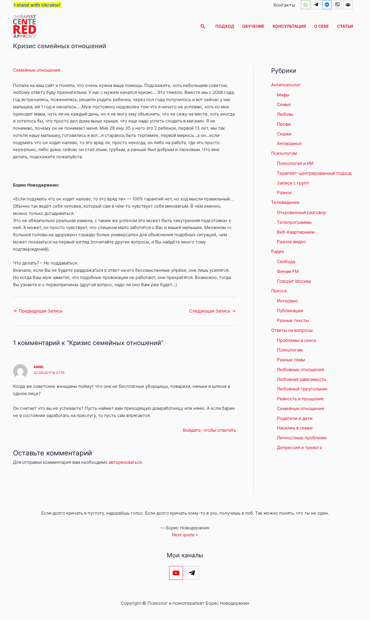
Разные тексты (293, 320)
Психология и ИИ (295, 163)
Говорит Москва (294, 281)
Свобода (286, 261)
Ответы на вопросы (291, 330)
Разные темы (291, 359)
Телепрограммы (294, 222)
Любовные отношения (300, 369)
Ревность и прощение (300, 398)
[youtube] (177, 573)
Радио (277, 251)
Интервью (287, 301)
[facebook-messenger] (327, 4)
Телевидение (285, 202)
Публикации (290, 310)
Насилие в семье (295, 428)
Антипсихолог (286, 84)
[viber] (338, 4)
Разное (284, 192)
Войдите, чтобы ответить (209, 430)
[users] (348, 4)
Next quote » (185, 534)
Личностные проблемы (302, 437)
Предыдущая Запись (38, 311)
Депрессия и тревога (299, 447)
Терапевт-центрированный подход (314, 173)
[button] (203, 26)
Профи (284, 124)
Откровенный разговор (301, 212)
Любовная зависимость (301, 379)
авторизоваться (125, 462)
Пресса (278, 290)
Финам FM (288, 271)
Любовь (285, 114)
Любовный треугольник (302, 389)
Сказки (284, 134)
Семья (284, 104)
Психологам (284, 153)
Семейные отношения (36, 70)
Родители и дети (294, 418)
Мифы (283, 95)
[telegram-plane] (317, 4)
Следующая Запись (212, 311)
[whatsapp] (306, 4)
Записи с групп (293, 183)
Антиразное (289, 143)
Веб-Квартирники (295, 232)
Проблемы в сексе (296, 340)
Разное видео (291, 241)
